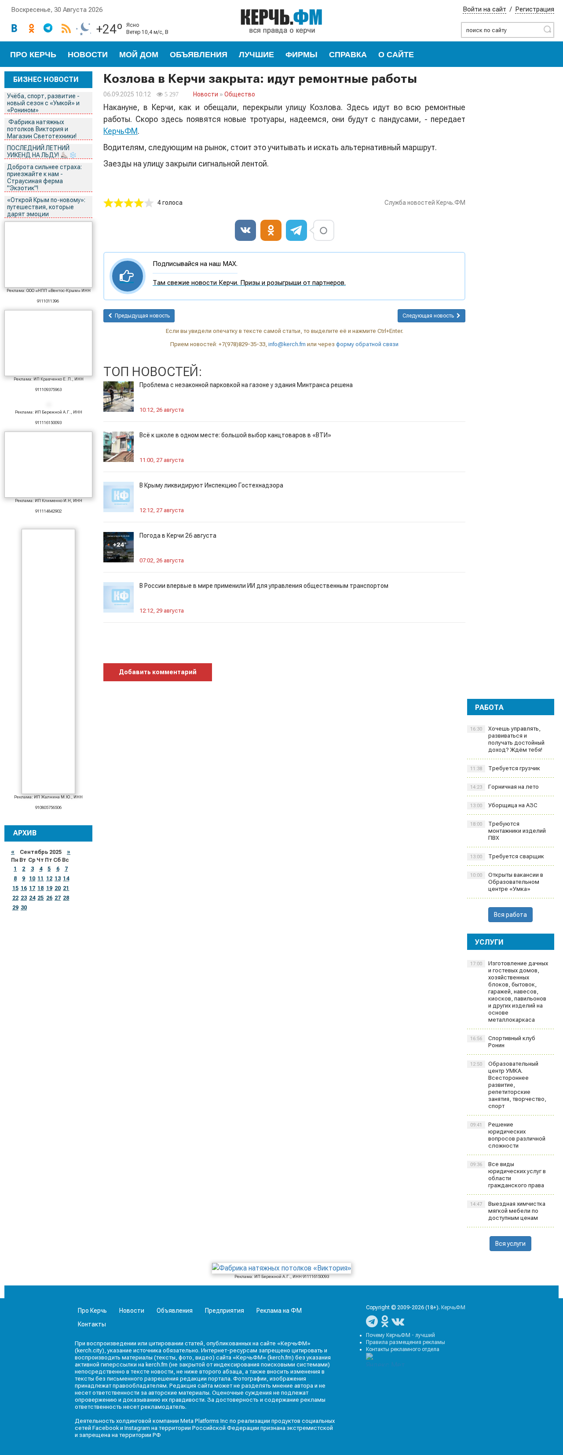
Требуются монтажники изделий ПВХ (508, 830)
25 (40, 898)
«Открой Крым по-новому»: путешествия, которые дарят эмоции (46, 207)
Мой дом (138, 54)
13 (58, 878)
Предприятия (224, 1310)
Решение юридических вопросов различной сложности (507, 1135)
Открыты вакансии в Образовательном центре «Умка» (506, 882)
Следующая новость (429, 316)
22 (15, 898)
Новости (88, 54)
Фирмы (301, 54)
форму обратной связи (367, 344)
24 (32, 898)
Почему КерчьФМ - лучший (400, 1335)
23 (24, 898)
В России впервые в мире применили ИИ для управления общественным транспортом (263, 585)
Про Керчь (33, 54)
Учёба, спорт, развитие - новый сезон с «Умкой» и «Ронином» (43, 103)
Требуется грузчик (505, 768)
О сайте (396, 54)
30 (24, 908)
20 (58, 888)
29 (15, 908)
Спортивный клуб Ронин (502, 1042)
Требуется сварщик (507, 856)
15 (15, 888)
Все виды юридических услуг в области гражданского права (508, 1175)
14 (66, 878)
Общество (239, 94)
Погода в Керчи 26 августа (177, 535)
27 (58, 898)
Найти (547, 29)
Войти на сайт (484, 9)
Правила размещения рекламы (405, 1342)
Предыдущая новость (141, 316)
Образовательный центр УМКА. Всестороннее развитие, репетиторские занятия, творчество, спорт (508, 1084)
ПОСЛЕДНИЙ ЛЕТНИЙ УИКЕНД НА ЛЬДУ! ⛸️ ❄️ (42, 151)
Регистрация (534, 9)
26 (49, 898)
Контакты (92, 1324)
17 (32, 888)
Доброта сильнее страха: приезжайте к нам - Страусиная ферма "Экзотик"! (44, 177)
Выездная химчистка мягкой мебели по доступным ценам (507, 1210)
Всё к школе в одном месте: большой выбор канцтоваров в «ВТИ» (235, 435)
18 (40, 888)
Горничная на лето (504, 786)
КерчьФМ (120, 131)
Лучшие (256, 54)
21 (66, 888)
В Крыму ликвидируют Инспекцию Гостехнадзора (211, 485)
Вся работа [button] (510, 914)
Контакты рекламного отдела (402, 1349)
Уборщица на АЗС (503, 805)
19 (49, 888)
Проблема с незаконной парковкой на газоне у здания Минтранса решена (246, 384)
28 (66, 898)
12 (49, 878)
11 (40, 878)
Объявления (198, 54)
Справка (348, 54)
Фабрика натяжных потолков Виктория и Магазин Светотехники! (42, 129)
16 (24, 888)
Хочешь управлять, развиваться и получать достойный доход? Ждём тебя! (507, 739)
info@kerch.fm (287, 344)
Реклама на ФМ (279, 1310)
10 (32, 878)
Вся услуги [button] (510, 1243)
